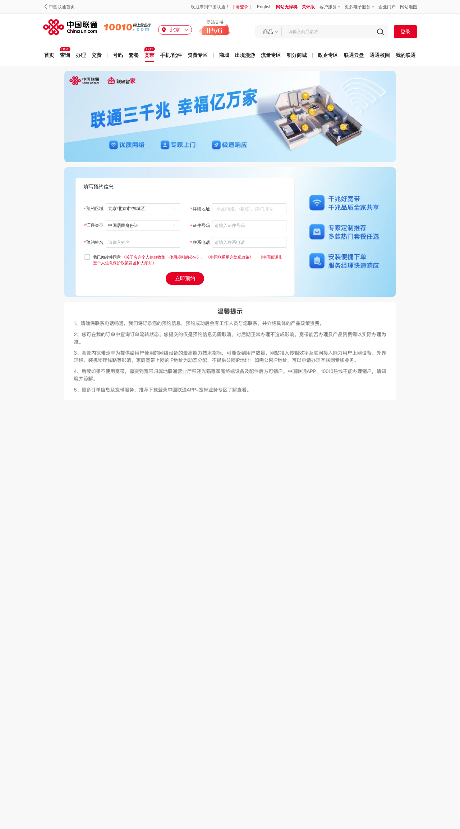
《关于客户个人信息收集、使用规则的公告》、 (164, 257)
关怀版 (308, 6)
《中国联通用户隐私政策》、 (232, 257)
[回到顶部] (452, 816)
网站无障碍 (287, 6)
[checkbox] (87, 257)
